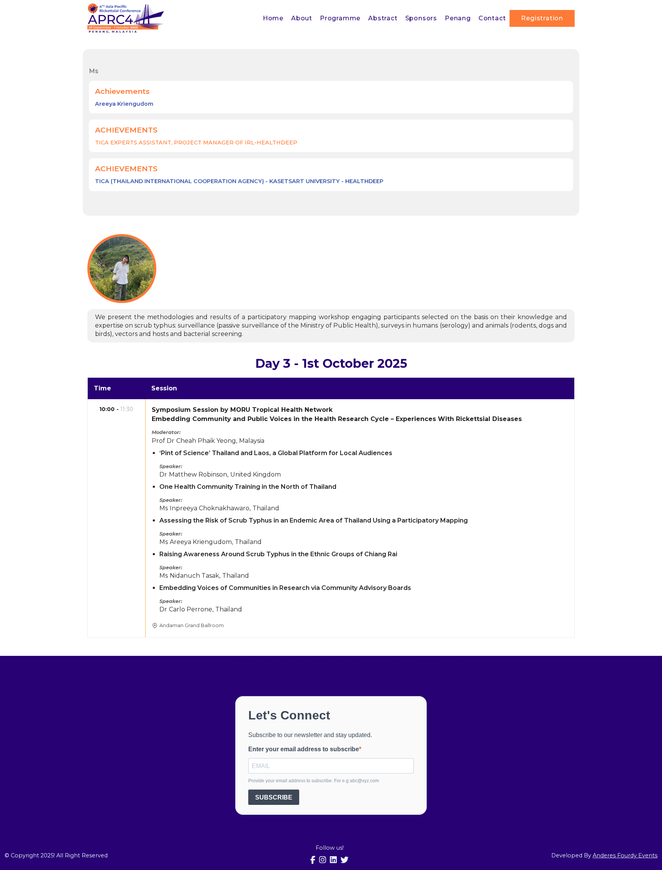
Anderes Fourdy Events (625, 855)
